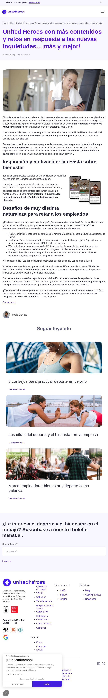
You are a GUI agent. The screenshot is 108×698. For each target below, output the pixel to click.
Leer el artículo (15, 389)
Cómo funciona (43, 623)
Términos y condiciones (66, 671)
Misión (63, 590)
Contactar (41, 628)
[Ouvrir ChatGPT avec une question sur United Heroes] (6, 630)
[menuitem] (44, 589)
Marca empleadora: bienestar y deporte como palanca (48, 488)
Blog (87, 590)
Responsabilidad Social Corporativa (44, 608)
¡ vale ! (47, 684)
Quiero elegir (17, 684)
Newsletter (90, 599)
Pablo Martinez (19, 315)
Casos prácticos (93, 595)
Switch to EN (34, 3)
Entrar (39, 642)
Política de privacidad (65, 677)
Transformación (44, 601)
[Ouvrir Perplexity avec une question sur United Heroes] (20, 630)
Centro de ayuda (41, 648)
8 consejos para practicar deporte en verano (47, 381)
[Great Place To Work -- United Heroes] (14, 609)
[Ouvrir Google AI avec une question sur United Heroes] (6, 637)
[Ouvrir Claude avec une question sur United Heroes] (13, 630)
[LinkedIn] (98, 663)
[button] (6, 693)
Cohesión (41, 597)
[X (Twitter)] (103, 663)
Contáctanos (9, 302)
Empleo (63, 599)
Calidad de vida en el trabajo (41, 589)
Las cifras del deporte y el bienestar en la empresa (53, 434)
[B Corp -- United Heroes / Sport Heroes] (6, 609)
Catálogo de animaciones (42, 617)
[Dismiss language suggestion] (100, 2)
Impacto (64, 595)
